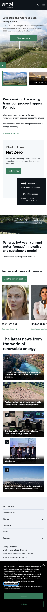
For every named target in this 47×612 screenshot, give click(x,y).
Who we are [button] (8, 506)
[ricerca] (38, 5)
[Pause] (3, 65)
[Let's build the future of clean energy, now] (15, 78)
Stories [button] (6, 519)
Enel (5, 550)
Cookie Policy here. (11, 584)
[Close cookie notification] (43, 564)
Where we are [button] (9, 512)
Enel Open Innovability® (14, 553)
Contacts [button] (7, 525)
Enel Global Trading (18, 550)
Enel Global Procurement (14, 557)
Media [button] (5, 532)
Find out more (23, 38)
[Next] (42, 78)
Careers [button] (6, 538)
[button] (43, 302)
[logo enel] (7, 5)
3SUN (30, 553)
